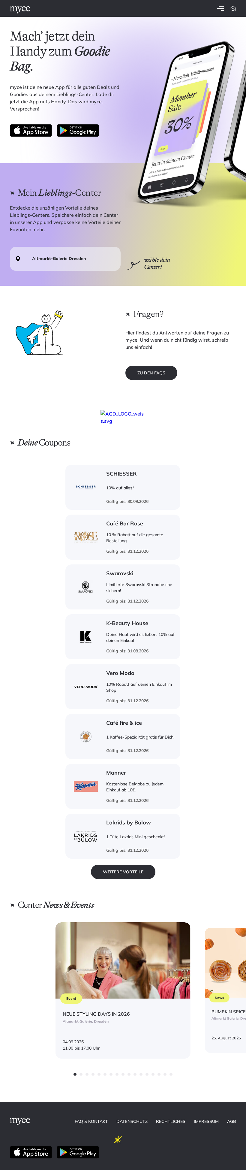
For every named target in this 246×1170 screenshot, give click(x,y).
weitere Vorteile (123, 872)
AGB (231, 1121)
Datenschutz (132, 1121)
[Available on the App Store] (31, 130)
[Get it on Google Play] (78, 130)
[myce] (20, 10)
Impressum (206, 1121)
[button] (75, 1074)
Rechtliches (170, 1121)
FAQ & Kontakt (91, 1121)
